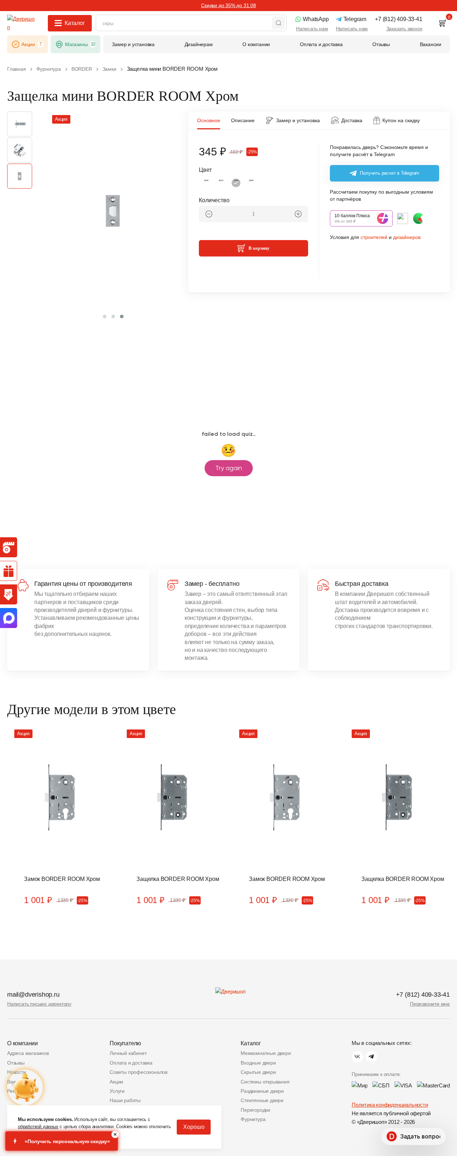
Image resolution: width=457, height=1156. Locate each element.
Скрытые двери (258, 1072)
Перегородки (255, 1110)
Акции (116, 1082)
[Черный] (221, 183)
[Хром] (236, 183)
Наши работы (125, 1100)
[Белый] (206, 183)
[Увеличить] (298, 214)
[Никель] (251, 183)
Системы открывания (265, 1082)
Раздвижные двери (262, 1091)
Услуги (117, 1091)
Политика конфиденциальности (390, 1105)
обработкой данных (38, 1126)
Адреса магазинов (28, 1053)
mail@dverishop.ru (33, 994)
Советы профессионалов (138, 1072)
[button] (104, 316)
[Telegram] (371, 1056)
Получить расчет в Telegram (389, 173)
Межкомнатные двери (266, 1053)
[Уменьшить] (209, 214)
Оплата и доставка (131, 1063)
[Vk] (357, 1056)
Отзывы (16, 1063)
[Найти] (278, 22)
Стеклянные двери (262, 1100)
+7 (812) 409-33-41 (423, 994)
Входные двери (258, 1063)
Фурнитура (253, 1119)
